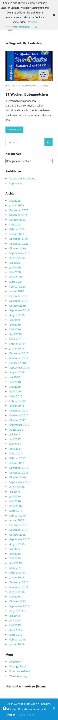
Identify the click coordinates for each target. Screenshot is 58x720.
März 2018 (15, 396)
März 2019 (15, 339)
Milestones (43, 85)
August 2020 (17, 258)
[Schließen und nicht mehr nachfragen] (54, 709)
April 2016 (15, 506)
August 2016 (17, 487)
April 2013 (15, 630)
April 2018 (15, 391)
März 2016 (15, 511)
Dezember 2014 (19, 582)
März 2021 (15, 224)
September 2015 (19, 539)
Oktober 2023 (17, 220)
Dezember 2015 (19, 525)
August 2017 (17, 430)
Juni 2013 (15, 620)
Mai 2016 (15, 501)
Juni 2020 (15, 267)
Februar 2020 (17, 286)
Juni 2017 (15, 439)
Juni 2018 (15, 382)
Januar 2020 (16, 291)
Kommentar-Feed (19, 671)
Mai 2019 (15, 329)
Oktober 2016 (17, 477)
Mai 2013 (15, 625)
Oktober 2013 (17, 601)
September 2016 (19, 482)
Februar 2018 (17, 401)
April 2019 (15, 334)
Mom (7, 89)
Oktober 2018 (17, 363)
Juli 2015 (14, 549)
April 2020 (15, 277)
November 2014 (19, 587)
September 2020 (19, 253)
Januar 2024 (16, 205)
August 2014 (17, 592)
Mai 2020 (15, 272)
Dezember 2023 (19, 210)
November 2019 (19, 301)
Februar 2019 (17, 344)
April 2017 (15, 449)
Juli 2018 (14, 377)
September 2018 (19, 367)
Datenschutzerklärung (22, 178)
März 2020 (15, 282)
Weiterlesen (13, 129)
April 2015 (15, 563)
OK (35, 27)
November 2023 (19, 215)
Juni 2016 (15, 496)
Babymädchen (29, 85)
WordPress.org (18, 676)
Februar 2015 (17, 573)
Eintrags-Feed (17, 666)
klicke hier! (25, 714)
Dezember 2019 (19, 296)
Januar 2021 (16, 234)
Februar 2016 (17, 515)
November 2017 (19, 415)
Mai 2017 (15, 444)
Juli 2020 (14, 263)
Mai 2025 (15, 201)
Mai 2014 (15, 596)
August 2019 (17, 315)
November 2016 (19, 472)
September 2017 (19, 425)
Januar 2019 (16, 348)
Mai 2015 (15, 558)
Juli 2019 (14, 320)
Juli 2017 (14, 434)
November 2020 (19, 243)
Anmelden (15, 662)
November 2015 (19, 530)
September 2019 (19, 310)
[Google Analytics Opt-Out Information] (5, 709)
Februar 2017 (17, 458)
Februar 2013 (17, 639)
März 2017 (15, 453)
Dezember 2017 (19, 410)
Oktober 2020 (17, 248)
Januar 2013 (16, 644)
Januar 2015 (16, 577)
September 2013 (19, 606)
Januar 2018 (16, 406)
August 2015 (17, 544)
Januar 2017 (16, 463)
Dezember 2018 (19, 353)
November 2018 (19, 358)
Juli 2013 (14, 616)
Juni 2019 (15, 325)
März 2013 (15, 635)
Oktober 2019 (17, 306)
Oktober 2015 (17, 535)
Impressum (15, 183)
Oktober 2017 (17, 420)
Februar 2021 (17, 229)
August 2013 (17, 611)
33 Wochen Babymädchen (26, 94)
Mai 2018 (15, 387)
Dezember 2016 (19, 468)
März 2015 (15, 568)
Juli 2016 (14, 492)
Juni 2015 (15, 554)
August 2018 (17, 372)
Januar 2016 (16, 520)
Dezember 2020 (19, 239)
